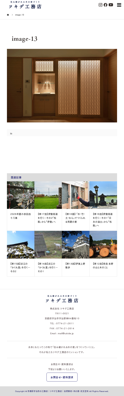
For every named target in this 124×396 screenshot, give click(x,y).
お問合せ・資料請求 (62, 377)
